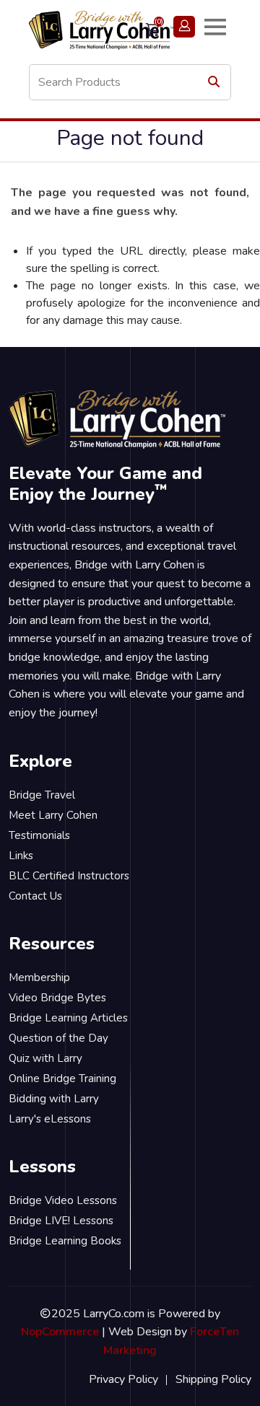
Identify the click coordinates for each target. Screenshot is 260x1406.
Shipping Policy (213, 1379)
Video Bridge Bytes (57, 997)
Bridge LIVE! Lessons (61, 1220)
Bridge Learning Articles (68, 1018)
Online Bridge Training (62, 1078)
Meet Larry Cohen (53, 815)
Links (21, 855)
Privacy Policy (123, 1379)
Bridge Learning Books (65, 1241)
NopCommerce (60, 1332)
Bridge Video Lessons (63, 1200)
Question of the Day (58, 1038)
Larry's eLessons (50, 1119)
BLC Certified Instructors (69, 876)
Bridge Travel (42, 795)
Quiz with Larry (45, 1058)
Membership (39, 977)
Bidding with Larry (54, 1098)
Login (184, 27)
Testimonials (39, 835)
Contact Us (35, 896)
